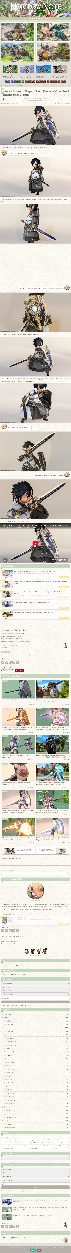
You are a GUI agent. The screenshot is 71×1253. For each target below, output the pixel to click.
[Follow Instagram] (13, 662)
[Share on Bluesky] (30, 594)
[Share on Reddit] (37, 594)
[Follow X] (2, 662)
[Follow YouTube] (17, 662)
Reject (39, 1250)
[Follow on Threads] (10, 662)
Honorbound (38, 147)
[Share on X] (26, 594)
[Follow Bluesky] (6, 662)
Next (70, 72)
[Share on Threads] (33, 594)
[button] (67, 873)
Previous (1, 72)
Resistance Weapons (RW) (23, 655)
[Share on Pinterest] (40, 594)
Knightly (5, 655)
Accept (33, 1250)
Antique (12, 655)
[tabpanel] (10, 72)
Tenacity (46, 147)
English (7, 975)
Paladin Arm (6, 651)
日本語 (23, 975)
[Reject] (69, 1249)
